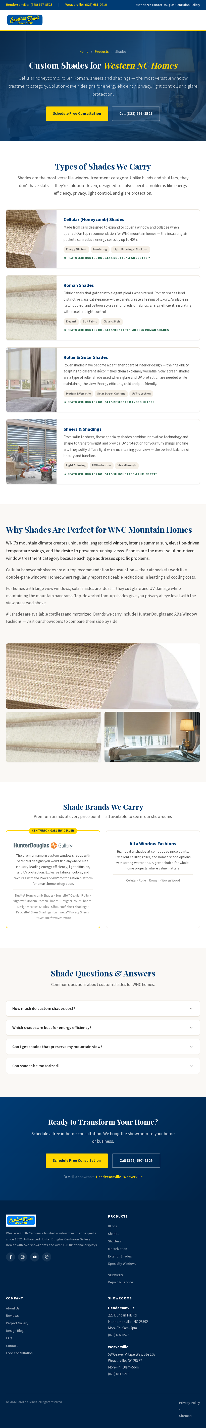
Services (115, 1275)
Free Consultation (19, 1353)
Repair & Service (120, 1282)
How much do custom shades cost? (43, 1008)
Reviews (12, 1315)
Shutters (114, 1241)
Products (102, 51)
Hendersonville (108, 1177)
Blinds (112, 1226)
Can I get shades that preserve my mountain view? (57, 1047)
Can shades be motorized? (36, 1066)
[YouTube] (34, 1256)
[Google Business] (46, 1256)
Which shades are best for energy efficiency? (51, 1027)
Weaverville (132, 1177)
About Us (13, 1308)
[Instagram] (22, 1256)
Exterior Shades (120, 1256)
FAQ (9, 1338)
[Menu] (195, 20)
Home (84, 51)
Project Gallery (17, 1323)
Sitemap (185, 1415)
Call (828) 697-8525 (136, 113)
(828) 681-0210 (118, 1374)
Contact (12, 1345)
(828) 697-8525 (118, 1335)
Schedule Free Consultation (77, 113)
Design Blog (15, 1330)
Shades (113, 1233)
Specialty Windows (122, 1263)
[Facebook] (10, 1256)
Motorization (117, 1248)
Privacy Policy (189, 1402)
